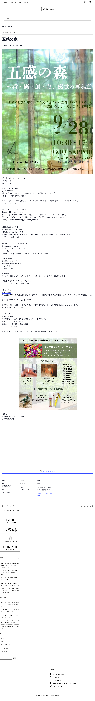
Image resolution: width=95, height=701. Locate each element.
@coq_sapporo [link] (7, 190)
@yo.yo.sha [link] (6, 292)
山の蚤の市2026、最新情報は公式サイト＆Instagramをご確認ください (10, 604)
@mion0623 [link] (14, 237)
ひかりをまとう (9, 506)
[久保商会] (47, 11)
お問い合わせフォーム (59, 674)
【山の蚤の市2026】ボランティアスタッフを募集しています (10, 621)
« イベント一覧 (7, 26)
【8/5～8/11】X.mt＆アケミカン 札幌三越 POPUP (9, 616)
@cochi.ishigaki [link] (7, 316)
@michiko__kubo (58, 680)
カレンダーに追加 (47, 471)
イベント (3, 638)
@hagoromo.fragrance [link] (10, 246)
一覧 (18, 558)
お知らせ (3, 641)
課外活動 (4, 651)
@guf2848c (56, 677)
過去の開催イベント (6, 645)
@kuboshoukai (57, 686)
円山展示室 (5, 648)
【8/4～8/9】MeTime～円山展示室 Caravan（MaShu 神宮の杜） (10, 611)
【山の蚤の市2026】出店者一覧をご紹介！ (10, 627)
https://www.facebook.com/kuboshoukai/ (64, 683)
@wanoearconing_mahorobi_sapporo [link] (24, 219)
